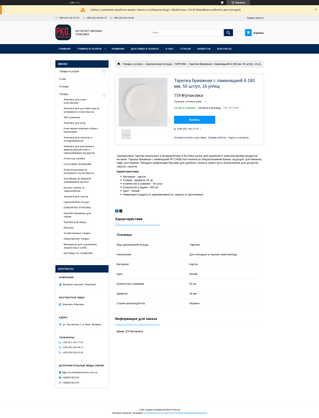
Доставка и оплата (145, 48)
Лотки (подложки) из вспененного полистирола (79, 171)
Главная (65, 48)
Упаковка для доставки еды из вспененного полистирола (81, 110)
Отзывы (64, 86)
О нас (169, 48)
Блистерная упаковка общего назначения (81, 130)
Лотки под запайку (74, 158)
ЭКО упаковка (72, 117)
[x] (120, 211)
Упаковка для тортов (76, 196)
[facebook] (116, 211)
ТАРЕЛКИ (180, 64)
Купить (194, 119)
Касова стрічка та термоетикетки (74, 189)
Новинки (118, 48)
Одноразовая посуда (158, 64)
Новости (203, 48)
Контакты (224, 48)
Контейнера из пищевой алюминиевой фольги (77, 180)
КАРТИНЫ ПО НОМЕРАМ (78, 253)
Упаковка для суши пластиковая (75, 101)
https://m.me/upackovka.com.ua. (80, 372)
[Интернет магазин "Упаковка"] (63, 39)
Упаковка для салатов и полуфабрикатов (78, 139)
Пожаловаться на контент (158, 413)
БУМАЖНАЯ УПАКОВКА (77, 207)
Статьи (185, 48)
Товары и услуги (89, 48)
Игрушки (68, 227)
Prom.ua (175, 409)
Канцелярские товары (76, 238)
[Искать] (228, 32)
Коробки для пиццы (75, 222)
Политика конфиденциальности (190, 413)
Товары (63, 94)
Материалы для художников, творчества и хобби (80, 246)
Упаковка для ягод (74, 123)
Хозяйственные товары (77, 233)
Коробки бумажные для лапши (77, 215)
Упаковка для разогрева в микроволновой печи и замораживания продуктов (79, 149)
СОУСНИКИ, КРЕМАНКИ (77, 164)
